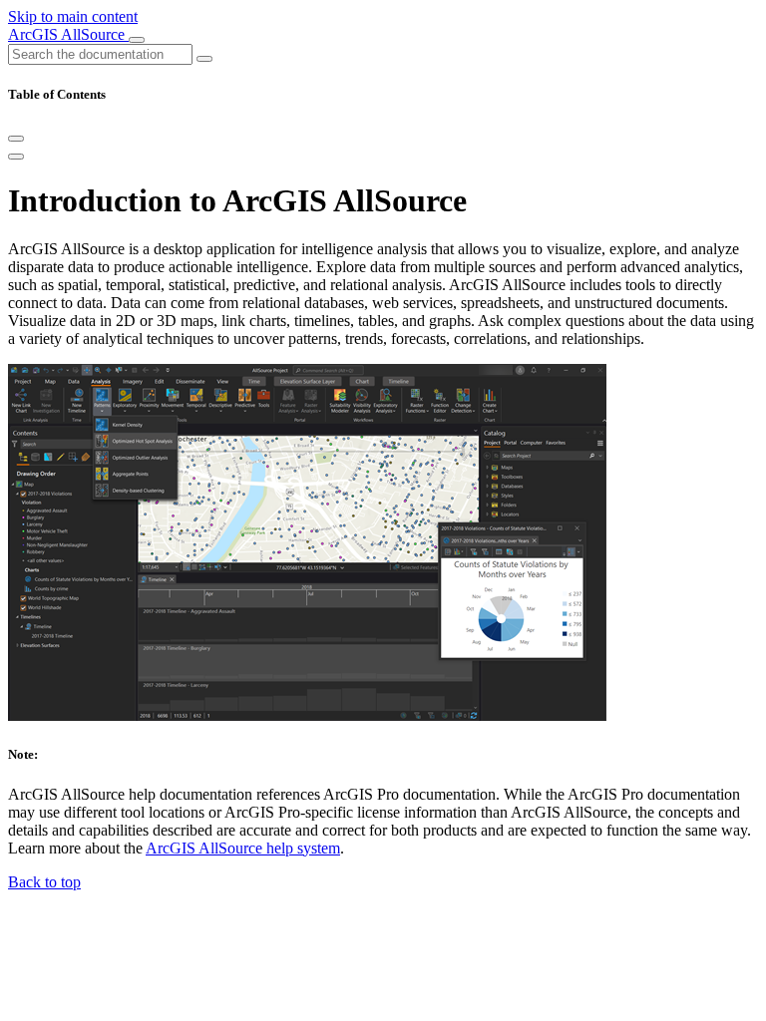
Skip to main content (73, 16)
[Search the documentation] (204, 59)
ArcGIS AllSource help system (243, 848)
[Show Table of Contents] (16, 157)
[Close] (16, 139)
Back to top (44, 881)
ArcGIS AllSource (68, 34)
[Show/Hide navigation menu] (137, 40)
